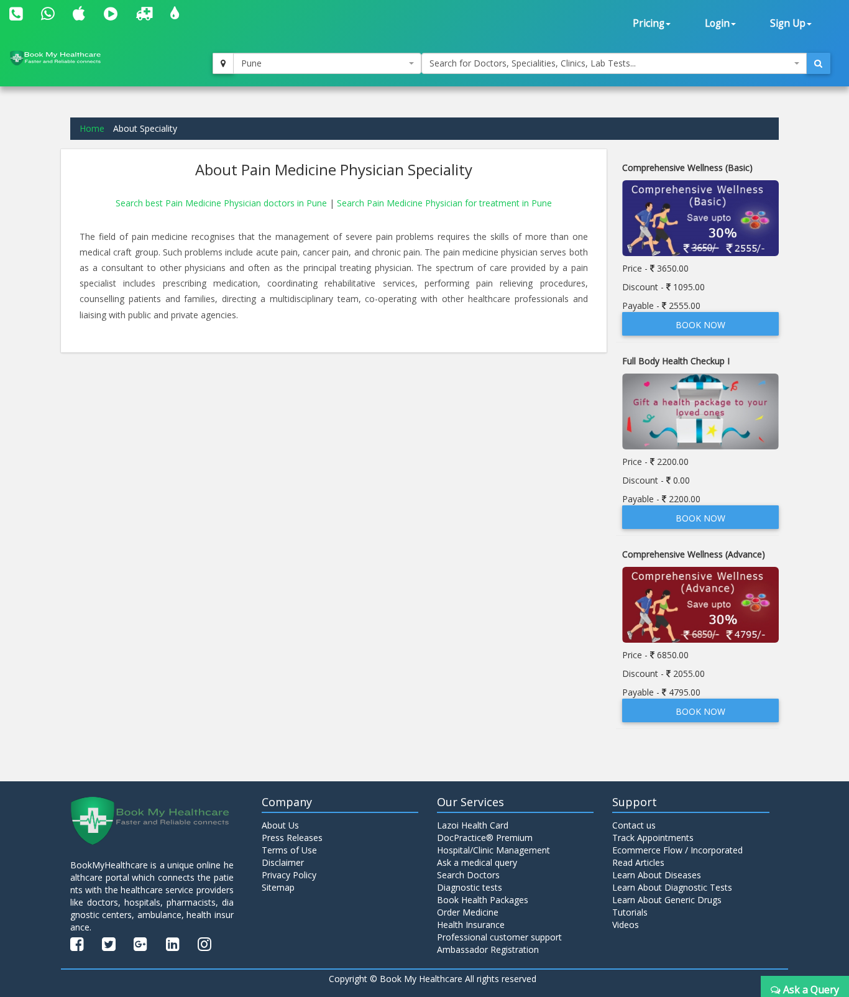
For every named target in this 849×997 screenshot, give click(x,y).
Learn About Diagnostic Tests (672, 887)
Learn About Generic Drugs (667, 900)
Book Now (700, 325)
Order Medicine (467, 912)
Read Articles (638, 862)
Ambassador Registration (488, 949)
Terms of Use (289, 850)
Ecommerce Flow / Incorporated (677, 850)
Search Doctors (468, 875)
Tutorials (630, 912)
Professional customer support (499, 937)
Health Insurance (471, 924)
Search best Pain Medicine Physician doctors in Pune (222, 203)
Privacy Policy (289, 875)
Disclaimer (283, 862)
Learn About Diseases (656, 875)
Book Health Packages (482, 900)
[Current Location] (223, 63)
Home (92, 128)
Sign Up (787, 23)
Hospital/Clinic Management (493, 850)
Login (717, 23)
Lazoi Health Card (472, 825)
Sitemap (278, 887)
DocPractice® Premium (485, 837)
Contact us (634, 825)
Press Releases (292, 837)
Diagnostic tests (469, 887)
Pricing (648, 23)
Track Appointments (653, 837)
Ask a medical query (477, 862)
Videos (625, 924)
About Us (280, 825)
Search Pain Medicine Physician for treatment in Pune (444, 203)
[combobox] (327, 63)
